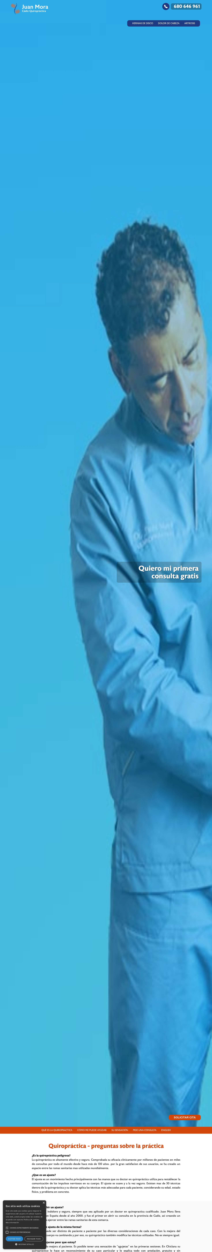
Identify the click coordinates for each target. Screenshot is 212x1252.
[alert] (24, 1224)
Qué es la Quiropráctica (56, 1130)
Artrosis (189, 23)
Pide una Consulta (144, 1130)
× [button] (44, 1203)
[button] (7, 1228)
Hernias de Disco (142, 23)
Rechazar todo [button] (34, 1239)
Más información (12, 1222)
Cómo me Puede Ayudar (92, 1130)
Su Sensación (119, 1130)
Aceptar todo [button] (14, 1239)
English (166, 1130)
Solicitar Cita (185, 1117)
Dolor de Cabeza (168, 23)
